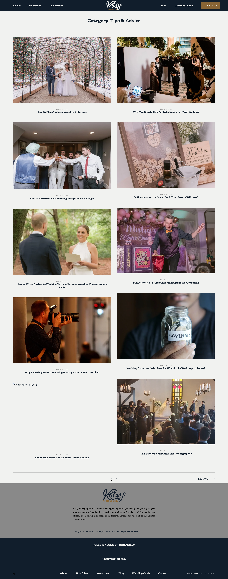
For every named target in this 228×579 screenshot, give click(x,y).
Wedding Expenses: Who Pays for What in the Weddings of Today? (166, 333)
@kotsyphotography (114, 558)
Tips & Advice (62, 109)
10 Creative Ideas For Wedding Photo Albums (62, 422)
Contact (210, 5)
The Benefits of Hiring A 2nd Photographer (166, 418)
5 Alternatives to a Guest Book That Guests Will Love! (166, 162)
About (17, 5)
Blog (163, 5)
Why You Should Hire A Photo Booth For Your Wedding (166, 77)
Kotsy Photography (207, 573)
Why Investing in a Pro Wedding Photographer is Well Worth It (62, 337)
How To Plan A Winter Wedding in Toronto (62, 77)
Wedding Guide (184, 5)
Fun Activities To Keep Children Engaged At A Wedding (166, 247)
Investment (56, 5)
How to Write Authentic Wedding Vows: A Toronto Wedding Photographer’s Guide (62, 250)
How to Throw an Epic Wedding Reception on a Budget (62, 163)
